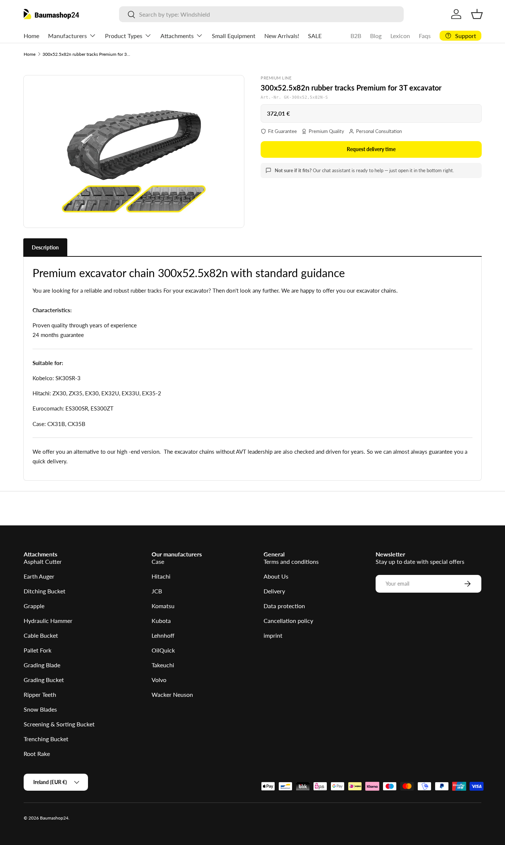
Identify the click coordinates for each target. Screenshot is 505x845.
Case (158, 561)
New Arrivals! (281, 35)
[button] (477, 14)
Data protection (284, 605)
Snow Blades (40, 709)
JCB (157, 590)
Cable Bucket (41, 635)
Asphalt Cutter (43, 561)
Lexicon (400, 35)
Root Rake (37, 753)
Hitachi (161, 576)
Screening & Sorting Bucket (59, 724)
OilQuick (163, 650)
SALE (315, 35)
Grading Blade (42, 664)
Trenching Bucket (46, 738)
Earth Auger (39, 576)
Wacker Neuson (172, 694)
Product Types (123, 35)
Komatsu (163, 605)
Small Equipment (233, 35)
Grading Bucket (44, 679)
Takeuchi (163, 664)
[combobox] (261, 14)
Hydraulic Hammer (48, 620)
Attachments (177, 35)
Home (31, 35)
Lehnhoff (163, 635)
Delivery (274, 590)
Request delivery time (371, 149)
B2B (355, 35)
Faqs (425, 35)
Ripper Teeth (40, 694)
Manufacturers (67, 35)
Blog (376, 35)
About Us (276, 576)
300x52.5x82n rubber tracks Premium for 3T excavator (87, 54)
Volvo (159, 679)
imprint (273, 635)
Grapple (34, 605)
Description (45, 247)
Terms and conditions (291, 561)
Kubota (161, 620)
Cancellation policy (288, 620)
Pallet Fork (37, 650)
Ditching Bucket (44, 590)
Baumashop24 (54, 818)
